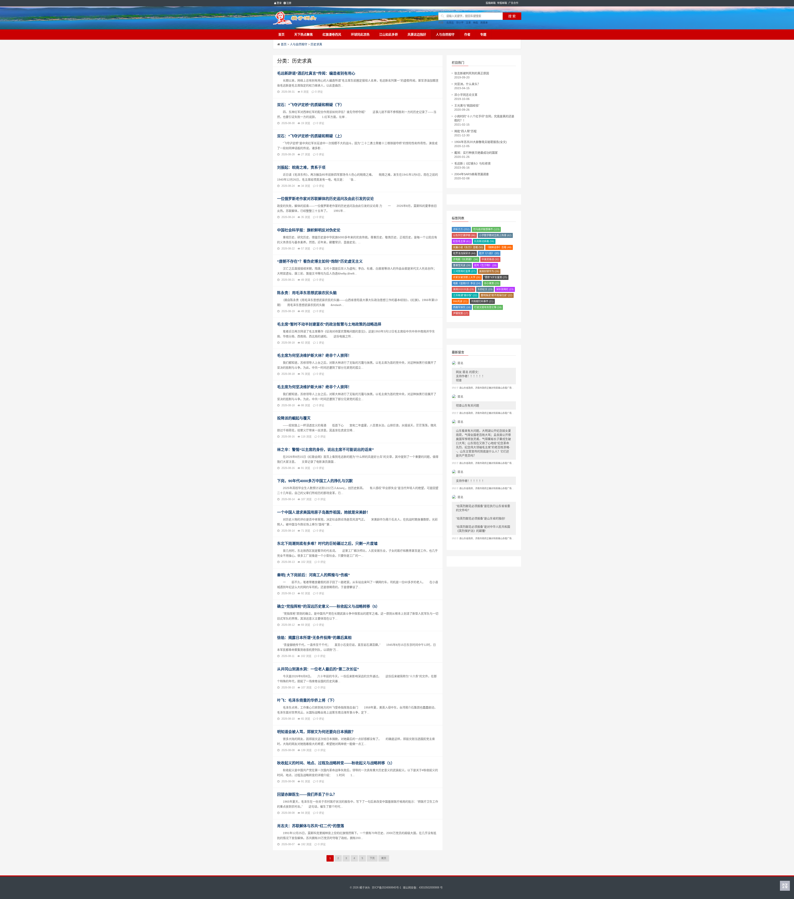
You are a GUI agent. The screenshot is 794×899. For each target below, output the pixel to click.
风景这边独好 (417, 34)
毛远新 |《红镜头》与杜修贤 (472, 163)
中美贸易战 (490, 259)
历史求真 (316, 44)
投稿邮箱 (491, 3)
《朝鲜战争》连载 (499, 247)
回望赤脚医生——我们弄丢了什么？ (307, 794)
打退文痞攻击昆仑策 (488, 307)
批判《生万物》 (485, 265)
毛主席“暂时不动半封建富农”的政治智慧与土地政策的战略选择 (329, 324)
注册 (288, 3)
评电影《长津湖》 (465, 259)
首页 (281, 34)
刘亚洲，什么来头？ (467, 84)
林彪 (475, 22)
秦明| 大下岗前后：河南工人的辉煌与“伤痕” (313, 575)
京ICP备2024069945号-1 (386, 887)
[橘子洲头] (305, 17)
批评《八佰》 (489, 253)
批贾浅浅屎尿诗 (464, 253)
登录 (279, 3)
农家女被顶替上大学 (467, 277)
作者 (467, 34)
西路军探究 (462, 307)
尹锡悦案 (460, 313)
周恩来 (484, 22)
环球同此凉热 (360, 34)
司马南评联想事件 (486, 229)
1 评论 (320, 342)
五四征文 (485, 289)
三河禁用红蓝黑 (464, 271)
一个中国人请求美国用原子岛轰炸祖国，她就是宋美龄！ (323, 512)
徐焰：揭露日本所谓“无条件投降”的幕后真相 (314, 638)
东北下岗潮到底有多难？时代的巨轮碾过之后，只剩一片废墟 (327, 544)
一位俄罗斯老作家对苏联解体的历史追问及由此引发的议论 (325, 199)
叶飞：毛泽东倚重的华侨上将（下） (307, 700)
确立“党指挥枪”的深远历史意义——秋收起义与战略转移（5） (328, 606)
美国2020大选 (463, 289)
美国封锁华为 (489, 271)
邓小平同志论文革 (465, 94)
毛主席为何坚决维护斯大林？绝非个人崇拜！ (314, 356)
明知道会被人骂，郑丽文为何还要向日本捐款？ (316, 732)
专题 (483, 34)
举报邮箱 (502, 3)
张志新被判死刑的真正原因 (471, 73)
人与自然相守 (445, 34)
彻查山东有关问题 (467, 405)
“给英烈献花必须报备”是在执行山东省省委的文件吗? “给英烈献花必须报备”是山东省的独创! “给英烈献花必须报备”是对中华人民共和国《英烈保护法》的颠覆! (483, 518)
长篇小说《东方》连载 (468, 247)
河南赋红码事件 (482, 301)
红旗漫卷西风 (332, 34)
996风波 (460, 301)
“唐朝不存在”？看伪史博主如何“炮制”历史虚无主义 (320, 261)
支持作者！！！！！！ (470, 480)
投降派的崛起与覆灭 (294, 418)
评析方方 (461, 229)
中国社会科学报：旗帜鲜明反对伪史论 (308, 230)
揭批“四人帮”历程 (465, 131)
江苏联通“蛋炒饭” (465, 295)
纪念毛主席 (462, 241)
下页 (372, 858)
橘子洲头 (364, 887)
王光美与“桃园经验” (467, 105)
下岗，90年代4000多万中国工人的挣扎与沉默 (315, 481)
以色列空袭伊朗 (464, 235)
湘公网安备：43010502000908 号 (423, 887)
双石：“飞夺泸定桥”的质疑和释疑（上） (310, 136)
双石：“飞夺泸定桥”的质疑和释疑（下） (310, 105)
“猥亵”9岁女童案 (495, 277)
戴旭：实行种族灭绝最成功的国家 (476, 152)
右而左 (450, 22)
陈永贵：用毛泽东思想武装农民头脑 (307, 293)
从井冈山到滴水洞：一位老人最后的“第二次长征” (318, 669)
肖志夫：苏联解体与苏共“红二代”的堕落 (310, 826)
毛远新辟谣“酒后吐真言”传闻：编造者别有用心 (316, 73)
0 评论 (319, 91)
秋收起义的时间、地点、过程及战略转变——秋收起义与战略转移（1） (336, 763)
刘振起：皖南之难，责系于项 (301, 167)
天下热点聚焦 (303, 34)
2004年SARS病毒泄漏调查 (471, 174)
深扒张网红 (505, 289)
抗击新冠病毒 (484, 241)
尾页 (383, 858)
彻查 (470, 376)
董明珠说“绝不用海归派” (496, 295)
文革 (468, 22)
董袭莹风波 (462, 265)
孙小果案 (491, 283)
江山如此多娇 (388, 34)
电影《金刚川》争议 (467, 283)
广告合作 (513, 3)
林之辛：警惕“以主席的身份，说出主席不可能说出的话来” (325, 450)
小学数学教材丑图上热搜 (495, 235)
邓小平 (460, 22)
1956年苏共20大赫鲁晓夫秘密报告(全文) (480, 142)
